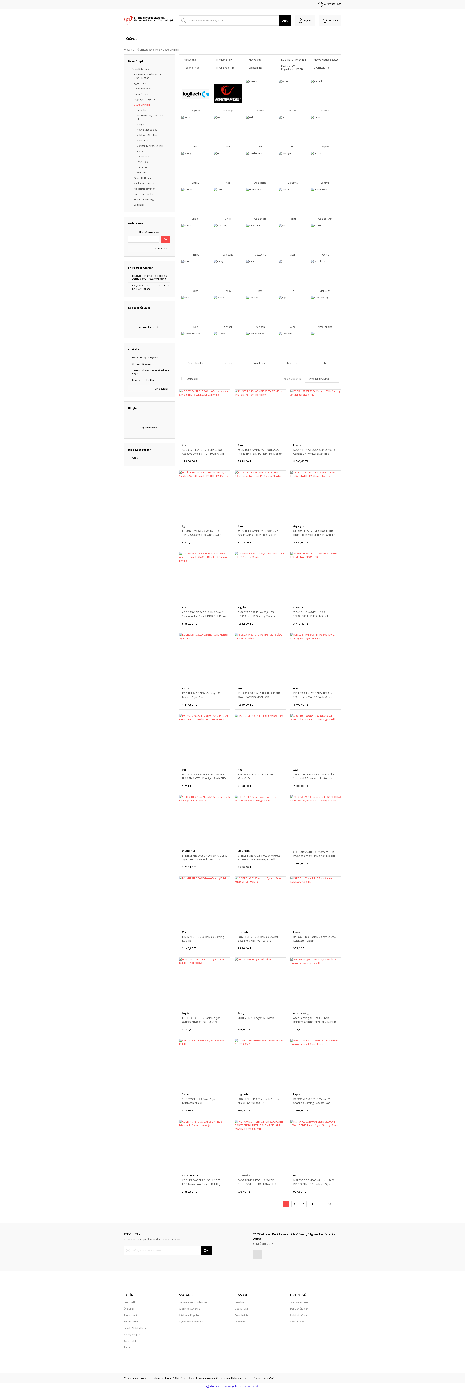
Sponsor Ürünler (299, 1302)
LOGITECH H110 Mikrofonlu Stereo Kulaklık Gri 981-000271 (258, 1101)
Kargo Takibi (130, 1341)
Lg (183, 526)
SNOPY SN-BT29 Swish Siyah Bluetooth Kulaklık (199, 1101)
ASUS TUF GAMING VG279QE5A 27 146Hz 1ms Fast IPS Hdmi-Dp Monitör (260, 451)
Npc (240, 769)
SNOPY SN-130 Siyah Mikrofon (256, 1018)
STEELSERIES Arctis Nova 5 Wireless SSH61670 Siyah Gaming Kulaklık (259, 857)
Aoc (184, 445)
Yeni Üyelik (130, 1302)
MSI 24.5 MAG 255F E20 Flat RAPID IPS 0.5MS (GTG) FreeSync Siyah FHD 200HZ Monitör (204, 776)
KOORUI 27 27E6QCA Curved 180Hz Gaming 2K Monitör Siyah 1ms (314, 451)
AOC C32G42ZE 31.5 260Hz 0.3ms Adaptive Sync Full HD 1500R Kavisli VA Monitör (203, 452)
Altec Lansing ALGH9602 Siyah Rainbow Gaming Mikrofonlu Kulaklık (314, 1019)
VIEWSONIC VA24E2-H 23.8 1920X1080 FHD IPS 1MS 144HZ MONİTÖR (312, 614)
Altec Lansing (301, 1013)
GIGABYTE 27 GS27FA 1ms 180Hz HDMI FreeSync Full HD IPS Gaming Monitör (314, 533)
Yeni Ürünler (297, 1321)
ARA (285, 20)
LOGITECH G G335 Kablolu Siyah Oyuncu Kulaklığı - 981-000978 (201, 1019)
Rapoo (296, 932)
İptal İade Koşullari (189, 1315)
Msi (184, 769)
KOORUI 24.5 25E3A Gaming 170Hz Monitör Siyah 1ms (203, 695)
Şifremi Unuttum (132, 1315)
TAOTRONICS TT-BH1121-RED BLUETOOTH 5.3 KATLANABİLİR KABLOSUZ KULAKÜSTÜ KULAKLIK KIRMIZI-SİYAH (258, 1182)
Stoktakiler (192, 378)
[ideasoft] (213, 1386)
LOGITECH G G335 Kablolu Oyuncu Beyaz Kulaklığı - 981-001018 (258, 938)
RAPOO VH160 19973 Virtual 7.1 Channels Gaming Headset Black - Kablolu (313, 1101)
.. (320, 1204)
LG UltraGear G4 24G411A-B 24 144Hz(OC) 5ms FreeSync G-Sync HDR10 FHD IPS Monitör (201, 533)
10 (329, 1204)
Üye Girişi (129, 1308)
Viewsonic (299, 607)
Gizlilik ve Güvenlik (189, 1308)
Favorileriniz (241, 1315)
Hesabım (239, 1302)
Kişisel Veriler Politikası (191, 1321)
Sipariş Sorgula (132, 1334)
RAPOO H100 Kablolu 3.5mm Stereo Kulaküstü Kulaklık (314, 938)
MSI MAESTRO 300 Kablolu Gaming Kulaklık (203, 938)
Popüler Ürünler (299, 1308)
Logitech (243, 932)
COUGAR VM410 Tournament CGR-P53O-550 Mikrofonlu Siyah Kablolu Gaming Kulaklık (314, 854)
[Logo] (149, 20)
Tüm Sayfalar (160, 388)
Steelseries (188, 850)
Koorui (297, 445)
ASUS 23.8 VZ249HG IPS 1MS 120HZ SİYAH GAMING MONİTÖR (259, 695)
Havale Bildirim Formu (135, 1328)
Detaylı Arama (160, 248)
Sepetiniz (240, 1321)
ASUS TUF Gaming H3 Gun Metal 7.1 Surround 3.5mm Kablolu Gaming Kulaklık (314, 776)
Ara (165, 239)
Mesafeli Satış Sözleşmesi (193, 1302)
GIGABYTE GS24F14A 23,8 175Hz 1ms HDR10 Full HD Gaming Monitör (260, 614)
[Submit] (206, 1250)
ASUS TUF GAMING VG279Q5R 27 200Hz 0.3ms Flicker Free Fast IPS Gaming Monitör (258, 533)
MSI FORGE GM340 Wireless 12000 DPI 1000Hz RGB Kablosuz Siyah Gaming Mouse (314, 1182)
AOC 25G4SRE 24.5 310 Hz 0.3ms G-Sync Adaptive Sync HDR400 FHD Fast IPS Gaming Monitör (204, 614)
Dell (295, 688)
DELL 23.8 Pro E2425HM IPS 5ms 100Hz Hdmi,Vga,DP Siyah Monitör (313, 695)
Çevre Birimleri (171, 49)
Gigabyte (298, 526)
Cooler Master (190, 1175)
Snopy (241, 1013)
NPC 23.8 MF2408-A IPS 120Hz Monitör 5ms (256, 776)
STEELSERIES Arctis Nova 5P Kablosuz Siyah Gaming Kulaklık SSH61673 (204, 857)
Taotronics (244, 1175)
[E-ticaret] (232, 1386)
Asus (240, 445)
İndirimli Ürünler (299, 1315)
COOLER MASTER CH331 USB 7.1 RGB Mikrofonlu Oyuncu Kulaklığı (202, 1182)
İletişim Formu (131, 1321)
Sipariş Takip (242, 1308)
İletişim (127, 1347)
